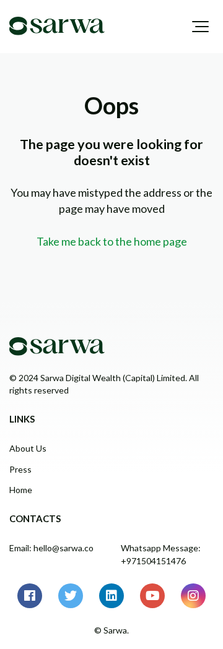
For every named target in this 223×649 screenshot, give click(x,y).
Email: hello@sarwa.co (51, 548)
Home (20, 489)
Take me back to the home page (112, 241)
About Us (27, 448)
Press (20, 469)
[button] (200, 26)
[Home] (57, 26)
